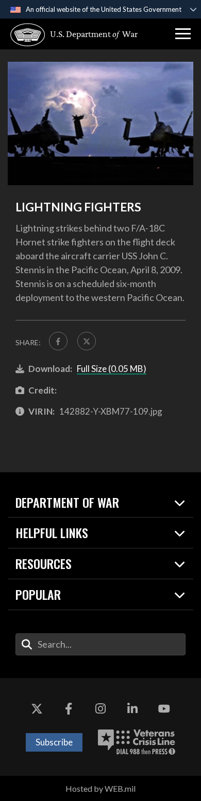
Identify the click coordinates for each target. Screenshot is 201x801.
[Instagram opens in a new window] (100, 709)
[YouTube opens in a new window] (164, 709)
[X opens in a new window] (37, 709)
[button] (183, 34)
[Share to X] (86, 341)
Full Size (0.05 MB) (111, 368)
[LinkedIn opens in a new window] (132, 709)
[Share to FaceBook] (58, 341)
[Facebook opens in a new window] (68, 709)
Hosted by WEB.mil (100, 788)
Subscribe (54, 742)
